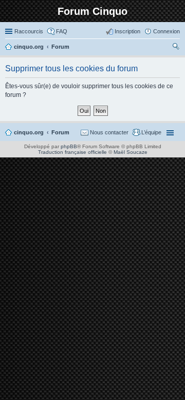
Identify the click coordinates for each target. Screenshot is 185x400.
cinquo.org (29, 132)
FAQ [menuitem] (61, 31)
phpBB (69, 146)
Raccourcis (28, 31)
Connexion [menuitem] (166, 31)
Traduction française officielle (72, 152)
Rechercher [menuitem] (176, 48)
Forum (60, 132)
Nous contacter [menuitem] (109, 132)
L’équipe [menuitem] (151, 132)
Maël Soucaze (130, 152)
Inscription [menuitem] (127, 31)
